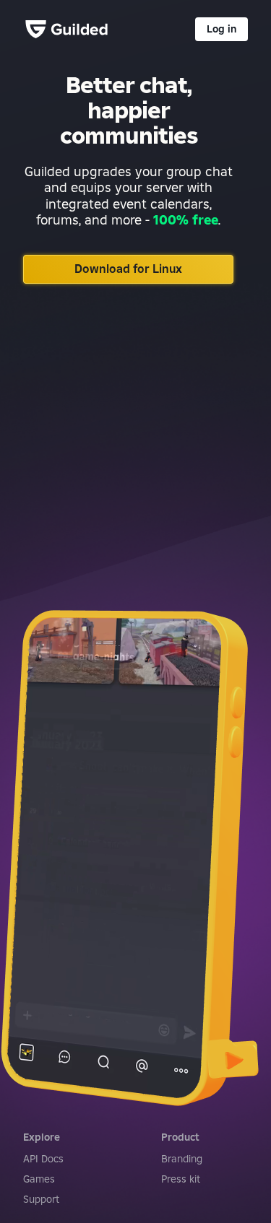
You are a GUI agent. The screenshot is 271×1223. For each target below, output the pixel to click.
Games (39, 1179)
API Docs (43, 1159)
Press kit (180, 1179)
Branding (181, 1159)
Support (41, 1199)
